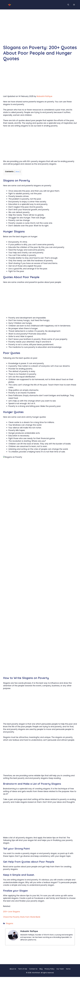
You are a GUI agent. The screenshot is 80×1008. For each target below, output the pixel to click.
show (17, 172)
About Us (13, 969)
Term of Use (22, 969)
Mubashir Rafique (44, 96)
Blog (40, 969)
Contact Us (33, 969)
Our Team (60, 969)
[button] (68, 4)
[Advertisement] (40, 29)
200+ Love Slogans (11, 911)
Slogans (9, 923)
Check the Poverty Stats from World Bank (21, 917)
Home (68, 969)
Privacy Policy (49, 969)
